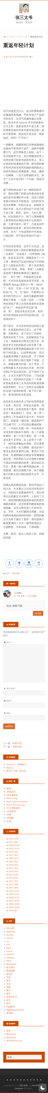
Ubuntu (10, 957)
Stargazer (19, 1088)
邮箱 (9, 700)
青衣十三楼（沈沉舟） (17, 770)
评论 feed (11, 1037)
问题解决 (10, 1006)
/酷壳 (8, 788)
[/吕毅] (34, 1079)
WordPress (37, 1085)
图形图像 (10, 970)
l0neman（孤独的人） (17, 764)
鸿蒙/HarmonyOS (15, 1010)
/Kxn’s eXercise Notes (17, 801)
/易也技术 (11, 791)
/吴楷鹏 (10, 817)
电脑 (8, 987)
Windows (11, 964)
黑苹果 (9, 1013)
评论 (9, 642)
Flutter (10, 938)
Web (8, 961)
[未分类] (15, 573)
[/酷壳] (7, 1079)
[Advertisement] (24, 85)
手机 (8, 977)
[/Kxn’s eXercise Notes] (20, 1079)
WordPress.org (14, 1040)
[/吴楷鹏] (37, 1079)
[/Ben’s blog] (17, 1079)
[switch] (43, 1088)
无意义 (9, 767)
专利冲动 (17, 746)
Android (10, 931)
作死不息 (17, 743)
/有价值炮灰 (12, 795)
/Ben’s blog (12, 798)
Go (7, 941)
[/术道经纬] (30, 1079)
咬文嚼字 (10, 967)
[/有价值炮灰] (14, 1079)
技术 (8, 980)
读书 (8, 1000)
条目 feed (11, 1034)
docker (10, 935)
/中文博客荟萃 (13, 808)
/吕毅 (8, 814)
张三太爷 (24, 17)
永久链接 (32, 595)
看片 (8, 990)
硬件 (8, 993)
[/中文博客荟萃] (27, 1079)
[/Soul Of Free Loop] (24, 1079)
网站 (8, 713)
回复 (39, 613)
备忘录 (9, 974)
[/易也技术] (10, 1079)
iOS (8, 944)
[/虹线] (40, 1079)
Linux (9, 951)
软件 (8, 1003)
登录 (8, 1031)
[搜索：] (24, 1057)
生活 (8, 984)
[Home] (4, 36)
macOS (10, 954)
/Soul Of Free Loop (15, 804)
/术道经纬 (11, 811)
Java (8, 948)
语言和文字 (11, 997)
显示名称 (11, 688)
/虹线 (8, 821)
